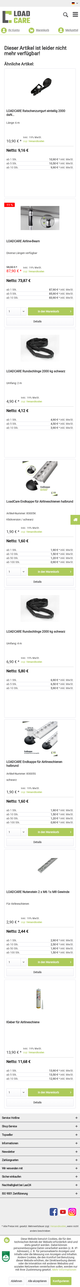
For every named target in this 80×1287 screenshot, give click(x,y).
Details (37, 321)
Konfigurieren (61, 1281)
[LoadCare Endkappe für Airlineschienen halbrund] (40, 478)
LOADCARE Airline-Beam (23, 241)
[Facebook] (53, 1214)
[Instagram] (72, 1214)
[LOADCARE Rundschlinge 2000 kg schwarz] (40, 348)
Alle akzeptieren (37, 1281)
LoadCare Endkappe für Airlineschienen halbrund (39, 501)
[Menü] (73, 14)
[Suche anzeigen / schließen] (66, 14)
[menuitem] (73, 14)
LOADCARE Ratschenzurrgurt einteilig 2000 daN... (35, 113)
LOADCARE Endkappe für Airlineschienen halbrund (34, 763)
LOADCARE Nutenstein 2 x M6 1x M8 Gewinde (37, 892)
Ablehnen (16, 1281)
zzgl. (33, 141)
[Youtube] (63, 1214)
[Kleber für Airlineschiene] (40, 999)
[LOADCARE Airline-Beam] (40, 218)
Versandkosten (58, 1226)
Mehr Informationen (64, 1269)
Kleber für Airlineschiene (22, 1022)
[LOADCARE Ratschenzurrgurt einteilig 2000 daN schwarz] (40, 88)
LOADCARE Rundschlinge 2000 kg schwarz (35, 371)
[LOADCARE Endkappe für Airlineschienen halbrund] (40, 738)
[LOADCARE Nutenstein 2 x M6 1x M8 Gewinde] (40, 869)
